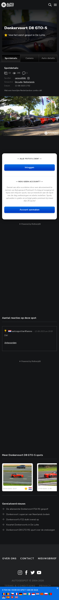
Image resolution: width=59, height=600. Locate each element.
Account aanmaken (29, 209)
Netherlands (28, 82)
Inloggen (29, 167)
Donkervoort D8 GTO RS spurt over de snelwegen (30, 529)
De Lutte (19, 82)
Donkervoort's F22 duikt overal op (22, 519)
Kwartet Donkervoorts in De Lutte (22, 524)
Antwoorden (10, 342)
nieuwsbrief (47, 558)
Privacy (45, 585)
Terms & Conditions (19, 585)
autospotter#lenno (22, 331)
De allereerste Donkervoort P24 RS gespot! (27, 509)
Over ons (9, 558)
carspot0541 (20, 78)
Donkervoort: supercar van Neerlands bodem (28, 514)
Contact (27, 558)
